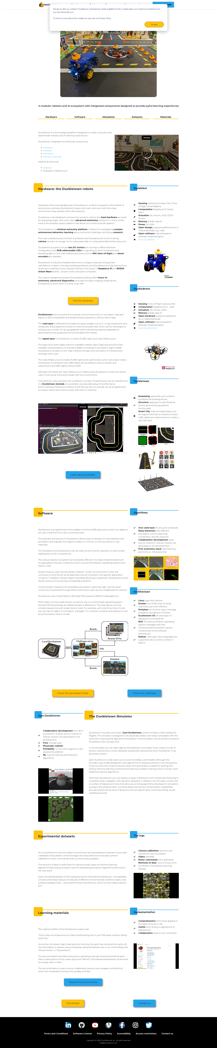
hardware (48, 147)
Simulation (108, 117)
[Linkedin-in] (68, 1025)
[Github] (82, 1025)
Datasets (137, 117)
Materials (165, 117)
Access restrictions (146, 1033)
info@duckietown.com (108, 1043)
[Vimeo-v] (108, 1025)
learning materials (52, 156)
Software (79, 117)
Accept (154, 24)
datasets (47, 168)
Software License (82, 1033)
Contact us (167, 1033)
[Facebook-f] (122, 1025)
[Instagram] (135, 1025)
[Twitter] (149, 1025)
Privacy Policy (104, 1033)
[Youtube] (95, 1025)
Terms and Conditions (56, 1033)
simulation (48, 153)
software (47, 150)
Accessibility (124, 1033)
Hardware (51, 117)
